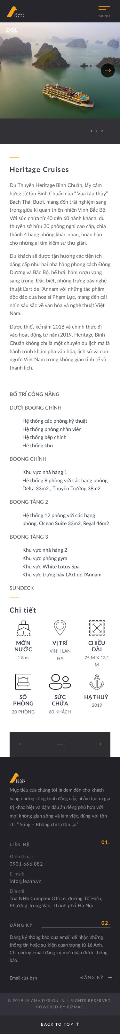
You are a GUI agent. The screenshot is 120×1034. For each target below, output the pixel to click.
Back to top (57, 1024)
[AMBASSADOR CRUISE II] (32, 744)
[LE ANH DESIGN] (15, 11)
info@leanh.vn (26, 881)
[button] (12, 70)
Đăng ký (92, 978)
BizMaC (75, 1007)
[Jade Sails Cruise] (87, 744)
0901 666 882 (26, 864)
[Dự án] (60, 745)
